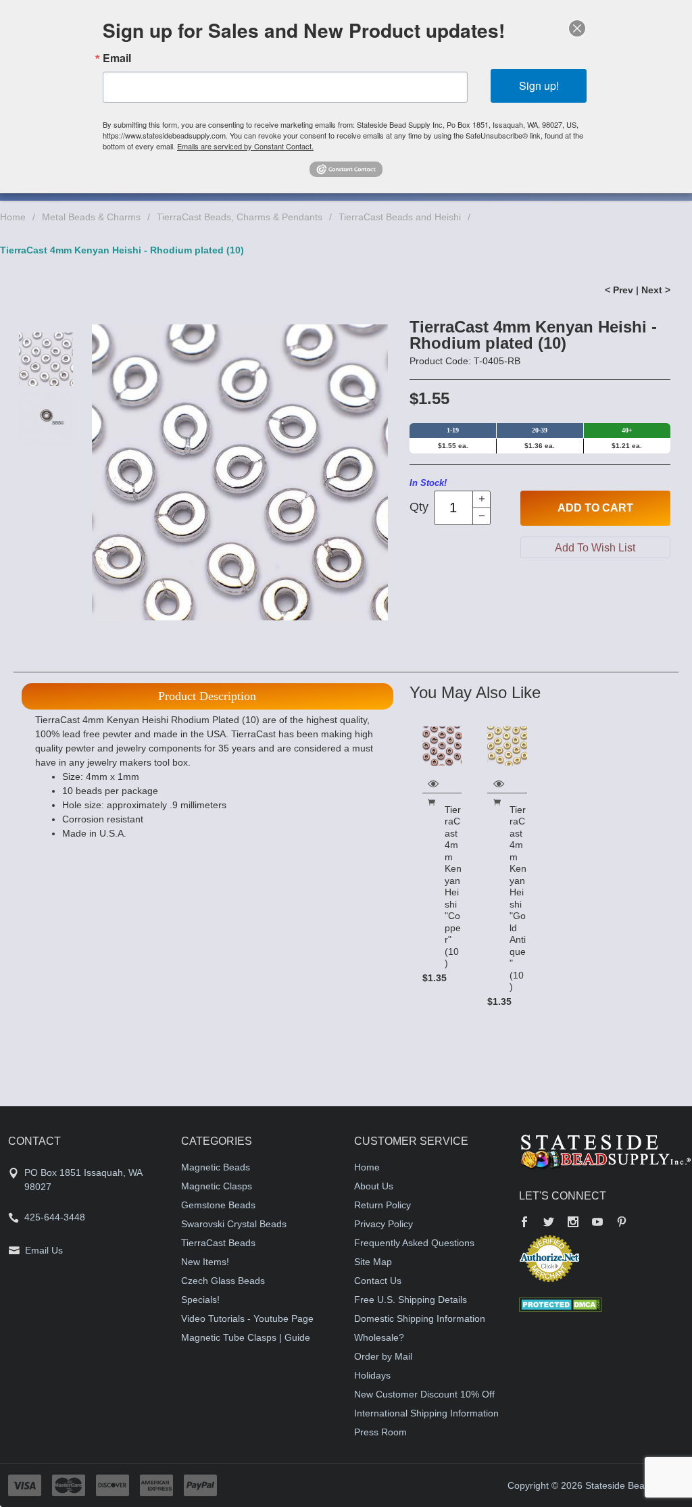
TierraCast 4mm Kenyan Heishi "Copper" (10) (453, 886)
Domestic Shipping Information (419, 1318)
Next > (655, 290)
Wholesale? (379, 1337)
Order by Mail (383, 1356)
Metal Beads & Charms (91, 217)
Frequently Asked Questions (414, 1242)
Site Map (373, 1261)
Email (117, 58)
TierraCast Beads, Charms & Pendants (239, 217)
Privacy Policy (383, 1223)
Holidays (372, 1375)
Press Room (380, 1432)
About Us (373, 1186)
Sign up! (539, 85)
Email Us (44, 1250)
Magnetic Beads (215, 1167)
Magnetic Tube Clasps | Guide (245, 1337)
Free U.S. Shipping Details (410, 1299)
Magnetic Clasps (216, 1186)
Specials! (200, 1299)
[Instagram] (573, 1223)
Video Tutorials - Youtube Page (247, 1318)
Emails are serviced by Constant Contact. (245, 146)
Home (13, 217)
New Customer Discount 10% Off (424, 1394)
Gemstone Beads (218, 1205)
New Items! (205, 1261)
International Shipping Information (426, 1413)
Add (595, 508)
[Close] (577, 28)
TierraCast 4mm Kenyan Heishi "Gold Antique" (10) (518, 898)
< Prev (619, 290)
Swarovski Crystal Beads (234, 1223)
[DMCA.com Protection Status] (560, 1303)
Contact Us (377, 1280)
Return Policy (382, 1205)
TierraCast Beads (218, 1242)
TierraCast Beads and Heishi (400, 217)
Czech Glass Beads (223, 1280)
